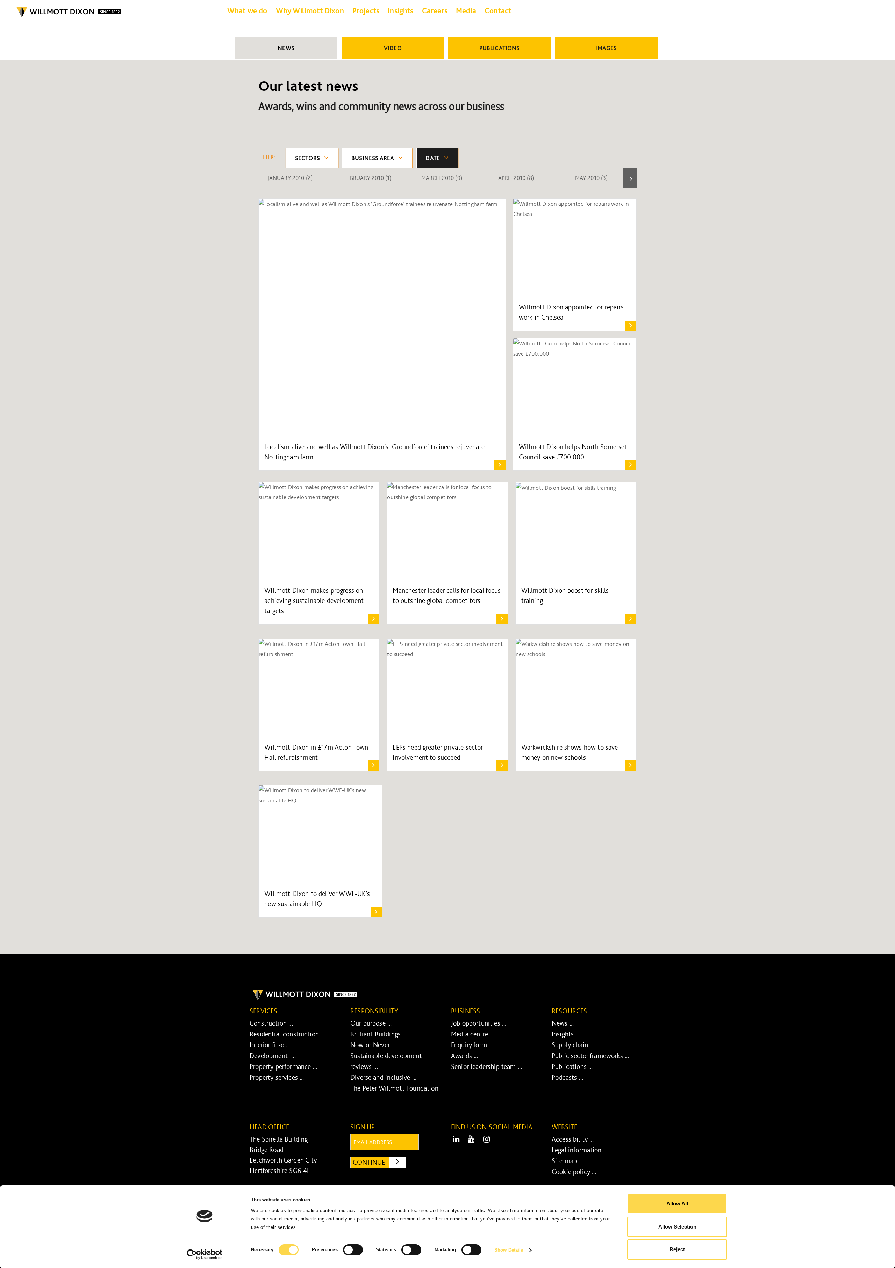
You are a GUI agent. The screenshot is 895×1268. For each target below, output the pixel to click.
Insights (400, 10)
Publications (499, 47)
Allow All (677, 1204)
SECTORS (307, 157)
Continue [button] (379, 1162)
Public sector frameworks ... (590, 1055)
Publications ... (572, 1066)
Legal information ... (580, 1150)
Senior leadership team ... (486, 1066)
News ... (563, 1023)
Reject (677, 1249)
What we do (247, 10)
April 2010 (516, 177)
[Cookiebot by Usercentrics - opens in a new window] (204, 1254)
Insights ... (566, 1034)
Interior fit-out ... (273, 1045)
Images (606, 47)
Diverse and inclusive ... (383, 1077)
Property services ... (277, 1077)
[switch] (353, 1249)
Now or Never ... (373, 1045)
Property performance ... (283, 1066)
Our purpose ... (371, 1023)
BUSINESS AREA (372, 157)
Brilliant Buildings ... (378, 1034)
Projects (365, 10)
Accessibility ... (573, 1139)
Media (466, 10)
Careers (435, 10)
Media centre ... (472, 1034)
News (286, 47)
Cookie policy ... (574, 1171)
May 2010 (591, 177)
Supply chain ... (573, 1045)
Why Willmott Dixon (310, 10)
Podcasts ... (567, 1077)
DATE (432, 157)
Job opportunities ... (478, 1023)
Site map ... (567, 1161)
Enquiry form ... (472, 1045)
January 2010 (290, 177)
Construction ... (271, 1023)
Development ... (273, 1055)
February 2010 (368, 177)
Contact (498, 10)
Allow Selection (677, 1227)
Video (393, 47)
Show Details (508, 1250)
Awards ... (464, 1055)
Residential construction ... (287, 1034)
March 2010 (441, 177)
